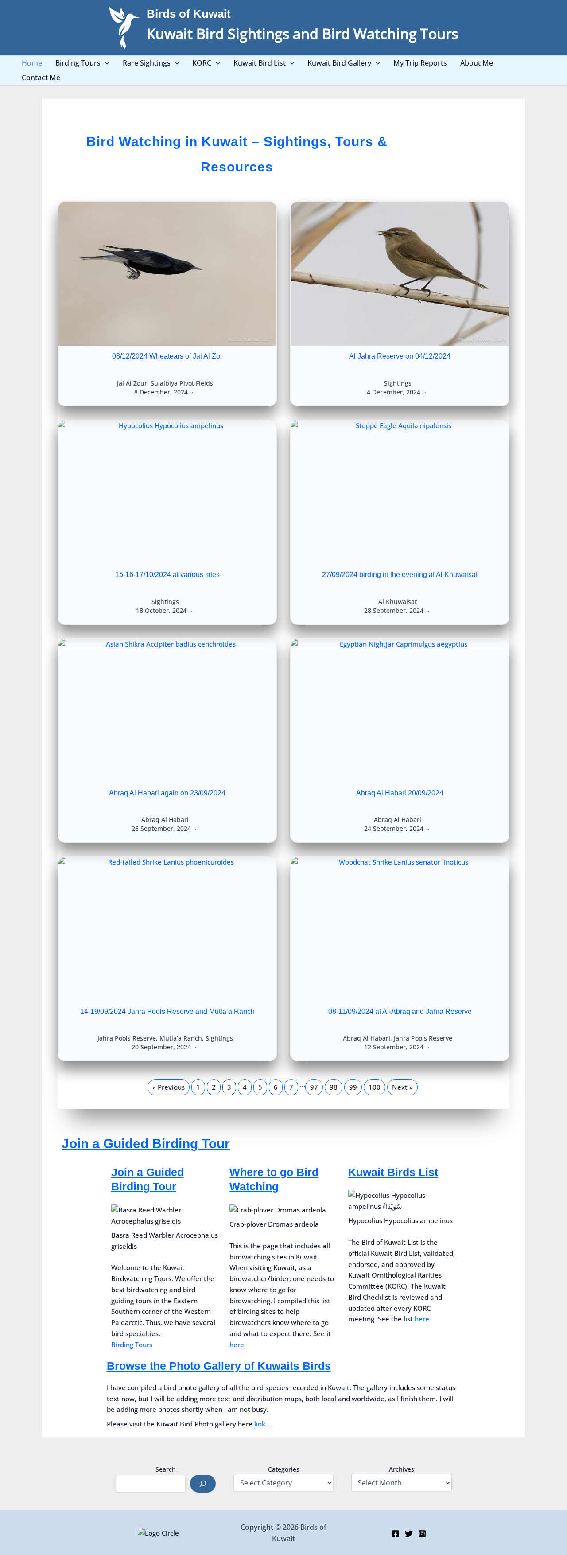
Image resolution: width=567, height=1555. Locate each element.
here (236, 1344)
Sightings (398, 383)
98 (334, 1087)
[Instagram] (422, 1534)
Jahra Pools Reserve (126, 1038)
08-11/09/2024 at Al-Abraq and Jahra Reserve (400, 1011)
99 (353, 1087)
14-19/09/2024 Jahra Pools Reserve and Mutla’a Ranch (167, 1011)
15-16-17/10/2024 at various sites (167, 574)
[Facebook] (396, 1534)
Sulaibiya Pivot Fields (182, 383)
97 (314, 1087)
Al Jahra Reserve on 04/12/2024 (399, 356)
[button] (105, 63)
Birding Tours (131, 1344)
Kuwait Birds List (393, 1172)
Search (165, 1469)
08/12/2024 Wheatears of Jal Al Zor (167, 356)
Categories (283, 1469)
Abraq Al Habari (165, 819)
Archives (401, 1469)
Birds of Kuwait (189, 13)
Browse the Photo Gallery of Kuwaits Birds (219, 1366)
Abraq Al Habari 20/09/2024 (399, 793)
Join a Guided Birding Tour (146, 1143)
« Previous (168, 1087)
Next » (402, 1087)
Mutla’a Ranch (180, 1038)
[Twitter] (409, 1534)
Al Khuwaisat (397, 601)
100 (375, 1087)
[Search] (203, 1484)
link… (262, 1423)
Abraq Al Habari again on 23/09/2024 (167, 793)
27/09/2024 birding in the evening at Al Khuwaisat (400, 574)
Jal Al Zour (132, 383)
